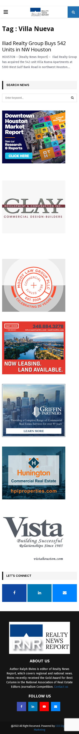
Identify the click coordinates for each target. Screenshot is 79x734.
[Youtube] (44, 706)
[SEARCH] (72, 98)
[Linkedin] (32, 706)
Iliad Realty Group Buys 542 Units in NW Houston (34, 46)
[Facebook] (21, 706)
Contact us (61, 687)
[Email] (55, 706)
